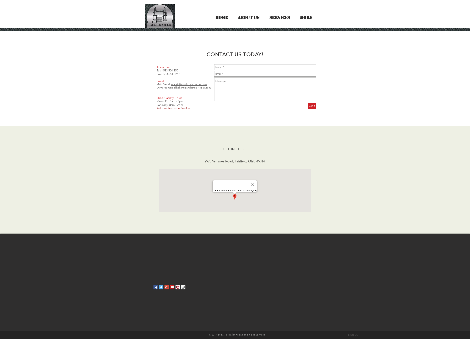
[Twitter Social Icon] (161, 287)
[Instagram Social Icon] (183, 287)
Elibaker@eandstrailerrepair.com (192, 87)
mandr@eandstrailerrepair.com (189, 84)
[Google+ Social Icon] (166, 287)
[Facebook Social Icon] (155, 287)
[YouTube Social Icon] (172, 287)
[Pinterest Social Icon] (178, 287)
